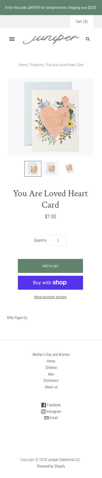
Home (23, 64)
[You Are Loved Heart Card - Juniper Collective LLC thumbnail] (32, 169)
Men (51, 374)
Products (36, 64)
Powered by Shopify (51, 466)
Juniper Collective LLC (64, 459)
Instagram (53, 411)
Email (53, 417)
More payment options (50, 296)
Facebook (53, 404)
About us (51, 386)
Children (51, 367)
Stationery (51, 380)
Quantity (40, 240)
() (82, 21)
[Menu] (11, 39)
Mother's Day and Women (51, 354)
